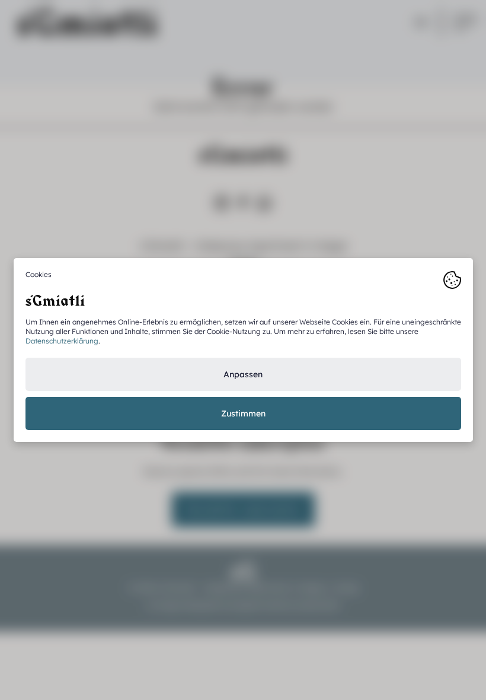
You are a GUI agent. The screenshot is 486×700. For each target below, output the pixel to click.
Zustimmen (243, 413)
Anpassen (243, 374)
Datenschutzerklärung (61, 340)
